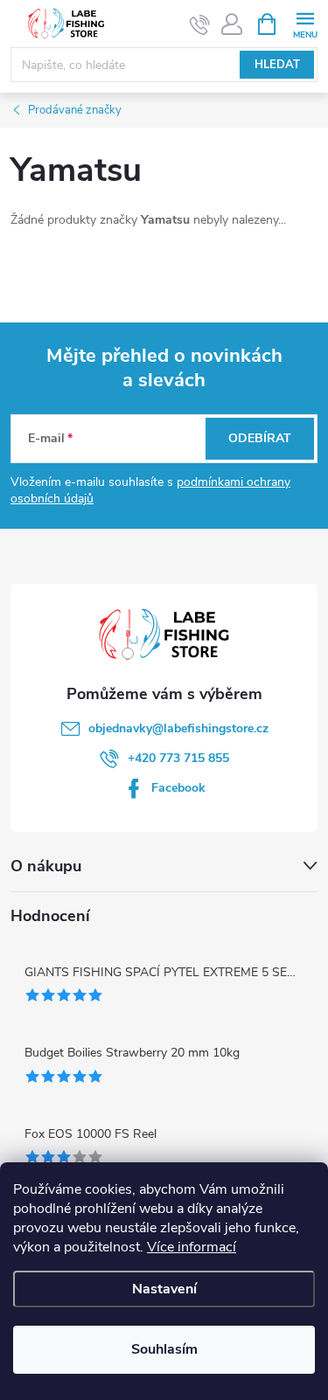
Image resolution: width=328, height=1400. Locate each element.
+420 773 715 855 (178, 758)
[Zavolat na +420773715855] (200, 24)
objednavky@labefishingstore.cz (178, 728)
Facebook (178, 788)
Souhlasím (164, 1349)
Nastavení (164, 1289)
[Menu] (305, 23)
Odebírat (259, 438)
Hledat (277, 65)
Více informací (191, 1247)
